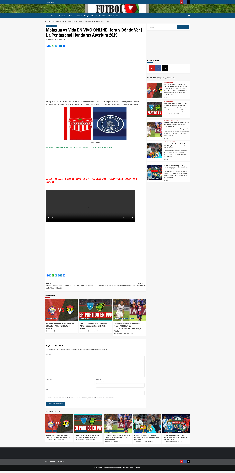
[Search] (189, 15)
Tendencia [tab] (170, 77)
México (71, 16)
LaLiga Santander (90, 16)
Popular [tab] (161, 77)
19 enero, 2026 (58, 331)
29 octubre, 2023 (127, 333)
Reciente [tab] (152, 77)
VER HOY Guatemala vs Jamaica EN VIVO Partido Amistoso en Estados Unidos (93, 326)
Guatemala (62, 16)
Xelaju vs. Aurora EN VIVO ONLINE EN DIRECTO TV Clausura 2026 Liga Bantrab (60, 326)
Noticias (53, 16)
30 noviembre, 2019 (61, 39)
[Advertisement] (95, 62)
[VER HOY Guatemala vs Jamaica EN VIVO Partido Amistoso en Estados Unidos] (95, 310)
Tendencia (60, 461)
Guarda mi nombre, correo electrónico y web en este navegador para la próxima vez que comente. (81, 398)
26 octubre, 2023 (147, 441)
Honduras (79, 16)
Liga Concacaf (125, 318)
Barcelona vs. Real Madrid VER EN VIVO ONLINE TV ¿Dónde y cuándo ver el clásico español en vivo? (176, 146)
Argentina (102, 16)
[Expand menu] (119, 16)
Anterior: (69, 285)
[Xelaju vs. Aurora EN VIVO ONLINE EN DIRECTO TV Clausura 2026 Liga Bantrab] (61, 310)
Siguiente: (121, 284)
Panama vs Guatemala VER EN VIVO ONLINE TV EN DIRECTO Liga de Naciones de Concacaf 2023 (176, 167)
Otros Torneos (113, 16)
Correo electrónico (100, 381)
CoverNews (127, 467)
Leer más (166, 97)
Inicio (46, 16)
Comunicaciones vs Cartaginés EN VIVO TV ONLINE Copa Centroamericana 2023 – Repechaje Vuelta (127, 327)
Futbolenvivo (51, 39)
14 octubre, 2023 (176, 441)
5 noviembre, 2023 (93, 331)
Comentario (50, 354)
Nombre (49, 379)
